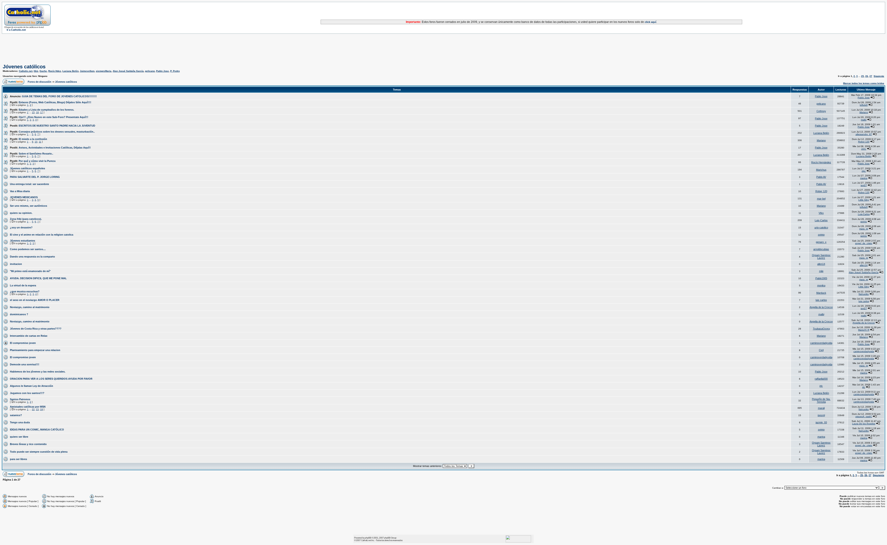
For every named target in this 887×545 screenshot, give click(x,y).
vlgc (864, 171)
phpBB (368, 537)
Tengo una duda (20, 422)
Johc (863, 149)
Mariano (864, 112)
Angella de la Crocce (821, 307)
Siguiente (879, 76)
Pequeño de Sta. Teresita (821, 400)
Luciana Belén (70, 71)
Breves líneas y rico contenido (28, 444)
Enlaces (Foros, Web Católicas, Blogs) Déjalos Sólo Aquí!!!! (55, 102)
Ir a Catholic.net (16, 29)
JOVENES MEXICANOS (24, 197)
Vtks (821, 213)
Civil (821, 350)
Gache (43, 71)
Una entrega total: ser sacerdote (29, 184)
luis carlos (821, 300)
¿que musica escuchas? (24, 291)
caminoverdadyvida (821, 343)
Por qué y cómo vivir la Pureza (37, 161)
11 (40, 141)
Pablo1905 (821, 278)
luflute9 (864, 105)
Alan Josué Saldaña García (128, 71)
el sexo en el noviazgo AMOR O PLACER (34, 300)
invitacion (16, 264)
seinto (863, 221)
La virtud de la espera (23, 285)
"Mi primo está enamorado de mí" (30, 271)
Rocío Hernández (821, 162)
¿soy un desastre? (21, 227)
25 (862, 76)
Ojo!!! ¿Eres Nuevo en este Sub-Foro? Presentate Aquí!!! (53, 117)
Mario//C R (863, 330)
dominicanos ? (19, 314)
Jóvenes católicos (24, 67)
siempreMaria (103, 71)
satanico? (16, 415)
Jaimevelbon (87, 71)
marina (863, 178)
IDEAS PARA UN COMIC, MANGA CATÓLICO (37, 429)
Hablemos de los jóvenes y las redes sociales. (37, 371)
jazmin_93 (821, 422)
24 (41, 409)
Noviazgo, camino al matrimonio (29, 307)
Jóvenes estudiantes (22, 240)
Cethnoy (821, 111)
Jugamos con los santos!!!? (27, 393)
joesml (821, 415)
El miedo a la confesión (33, 139)
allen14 (821, 264)
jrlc (821, 386)
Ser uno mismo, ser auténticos (28, 205)
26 (866, 76)
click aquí (650, 22)
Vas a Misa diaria (20, 191)
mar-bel (821, 198)
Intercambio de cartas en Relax (28, 335)
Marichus (821, 169)
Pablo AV (821, 177)
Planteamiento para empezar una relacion (35, 350)
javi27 (864, 185)
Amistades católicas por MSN (28, 406)
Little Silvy (863, 200)
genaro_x (821, 242)
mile (821, 271)
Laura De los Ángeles (863, 423)
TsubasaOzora (821, 328)
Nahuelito (864, 294)
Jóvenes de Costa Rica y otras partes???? (35, 328)
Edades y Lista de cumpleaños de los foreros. (46, 109)
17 (41, 112)
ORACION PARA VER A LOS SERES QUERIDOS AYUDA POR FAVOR (51, 378)
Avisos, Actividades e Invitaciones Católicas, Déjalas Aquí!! (55, 147)
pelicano (150, 71)
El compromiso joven (23, 343)
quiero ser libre (19, 436)
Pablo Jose (162, 71)
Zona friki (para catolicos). (26, 219)
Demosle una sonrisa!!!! (24, 364)
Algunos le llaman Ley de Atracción (31, 386)
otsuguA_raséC (863, 416)
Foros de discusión (39, 81)
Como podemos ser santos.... (28, 249)
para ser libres (18, 459)
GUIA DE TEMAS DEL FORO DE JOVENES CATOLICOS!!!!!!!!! (59, 96)
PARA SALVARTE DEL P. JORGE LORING (35, 177)
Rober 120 (863, 141)
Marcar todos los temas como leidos (863, 83)
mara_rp (863, 228)
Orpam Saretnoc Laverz (821, 256)
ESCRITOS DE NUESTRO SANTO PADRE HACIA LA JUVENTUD (57, 125)
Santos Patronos (20, 399)
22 (33, 409)
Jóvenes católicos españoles (27, 168)
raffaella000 (821, 378)
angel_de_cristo (863, 243)
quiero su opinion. (21, 213)
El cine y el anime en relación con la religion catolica (41, 234)
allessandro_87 (864, 134)
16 (37, 112)
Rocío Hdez (54, 71)
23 (37, 409)
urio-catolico (821, 227)
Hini (36, 71)
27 (870, 76)
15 (33, 112)
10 (36, 141)
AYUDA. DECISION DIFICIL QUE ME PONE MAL (38, 278)
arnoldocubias (821, 249)
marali (821, 408)
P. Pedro (175, 71)
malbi (863, 119)
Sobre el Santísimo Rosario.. (36, 153)
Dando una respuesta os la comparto (32, 256)
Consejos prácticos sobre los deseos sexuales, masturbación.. (57, 131)
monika (821, 285)
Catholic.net (25, 71)
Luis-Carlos (864, 214)
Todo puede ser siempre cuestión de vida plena (38, 451)
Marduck (821, 292)
